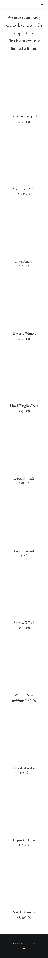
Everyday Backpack (24, 116)
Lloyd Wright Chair (24, 405)
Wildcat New (24, 695)
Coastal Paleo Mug (24, 768)
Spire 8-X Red (24, 622)
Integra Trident (24, 261)
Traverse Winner (24, 333)
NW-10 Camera (24, 912)
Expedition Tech (24, 478)
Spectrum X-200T (24, 189)
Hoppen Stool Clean (24, 840)
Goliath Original (24, 551)
